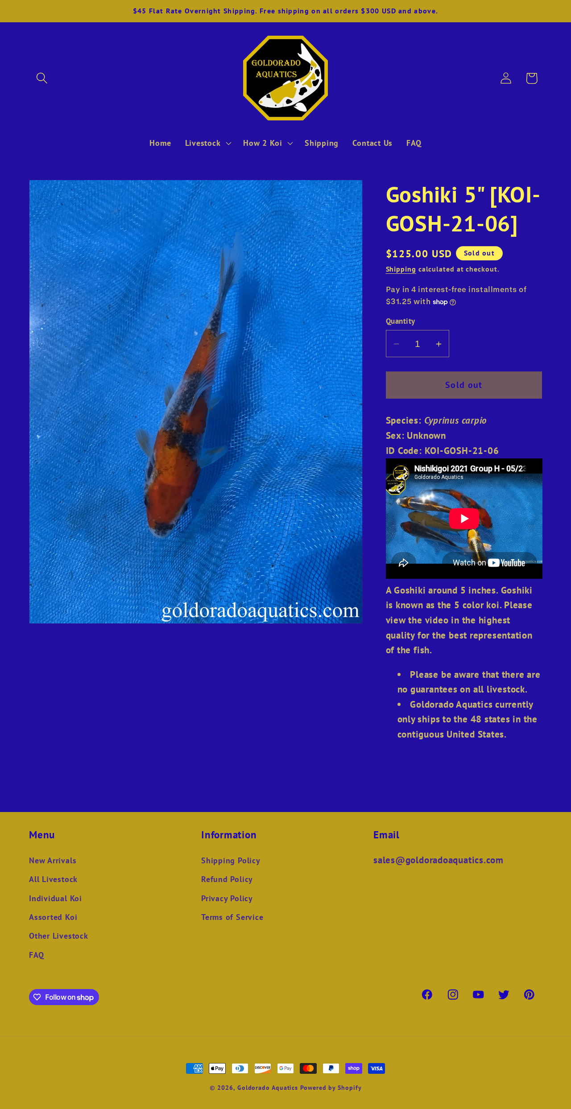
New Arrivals (52, 860)
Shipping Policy (231, 860)
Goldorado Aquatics (267, 1087)
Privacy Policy (227, 898)
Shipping (401, 269)
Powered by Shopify (330, 1087)
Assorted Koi (53, 916)
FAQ (36, 954)
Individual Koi (55, 898)
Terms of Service (232, 916)
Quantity (400, 321)
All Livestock (53, 879)
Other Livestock (58, 936)
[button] (41, 78)
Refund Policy (227, 879)
